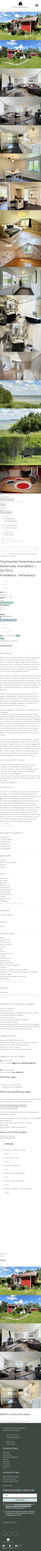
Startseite (6, 1452)
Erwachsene (4, 605)
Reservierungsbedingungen (14, 541)
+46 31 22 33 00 (12, 1435)
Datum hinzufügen (6, 603)
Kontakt (5, 1459)
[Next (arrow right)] (3, 510)
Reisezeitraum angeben (8, 620)
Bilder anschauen (7, 499)
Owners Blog (7, 1485)
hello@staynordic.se (13, 1437)
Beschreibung (6, 512)
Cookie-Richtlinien (9, 1479)
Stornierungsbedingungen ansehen (13, 1106)
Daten (2, 598)
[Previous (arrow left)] (1, 510)
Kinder (2, 614)
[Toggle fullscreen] (3, 1253)
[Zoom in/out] (5, 1253)
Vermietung (7, 1455)
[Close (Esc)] (1, 1253)
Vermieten (6, 1464)
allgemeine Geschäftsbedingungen (18, 1506)
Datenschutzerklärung (10, 1481)
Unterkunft (8, 538)
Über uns (6, 1461)
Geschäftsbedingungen (11, 1477)
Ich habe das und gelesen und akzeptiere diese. (19, 1506)
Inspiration (6, 1466)
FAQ (4, 1468)
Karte (6, 543)
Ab (1, 592)
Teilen (3, 505)
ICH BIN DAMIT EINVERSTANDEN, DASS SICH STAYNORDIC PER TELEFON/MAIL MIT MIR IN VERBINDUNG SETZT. (20, 1513)
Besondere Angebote (10, 1457)
